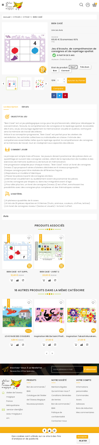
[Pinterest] (65, 95)
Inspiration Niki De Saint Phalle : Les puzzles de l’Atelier (61, 336)
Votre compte (83, 380)
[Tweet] (59, 95)
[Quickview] (22, 280)
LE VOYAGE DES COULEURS (17, 336)
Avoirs (79, 399)
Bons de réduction (84, 408)
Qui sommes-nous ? (60, 391)
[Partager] (54, 95)
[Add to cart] (11, 280)
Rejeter (83, 440)
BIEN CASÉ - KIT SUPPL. (17, 271)
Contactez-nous (59, 421)
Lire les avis (57, 30)
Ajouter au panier (76, 80)
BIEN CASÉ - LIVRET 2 (49, 271)
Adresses (80, 404)
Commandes (82, 395)
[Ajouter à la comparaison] (17, 280)
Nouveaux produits (35, 404)
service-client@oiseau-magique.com (14, 413)
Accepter (82, 436)
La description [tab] (11, 107)
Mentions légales (59, 387)
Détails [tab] (25, 107)
